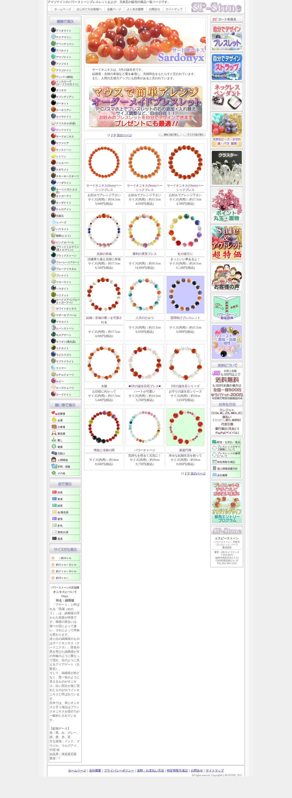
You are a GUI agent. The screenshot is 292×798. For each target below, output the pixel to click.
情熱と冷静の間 (104, 450)
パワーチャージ (144, 450)
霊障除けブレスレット (185, 317)
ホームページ (77, 770)
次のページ (124, 135)
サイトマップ (215, 770)
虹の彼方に (185, 253)
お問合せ (197, 770)
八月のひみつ (145, 317)
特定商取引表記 (177, 770)
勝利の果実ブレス (145, 253)
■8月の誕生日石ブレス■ (145, 386)
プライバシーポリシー (119, 770)
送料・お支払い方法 (150, 770)
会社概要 (95, 770)
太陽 (104, 386)
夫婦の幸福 (104, 253)
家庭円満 (185, 450)
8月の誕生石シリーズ (185, 386)
